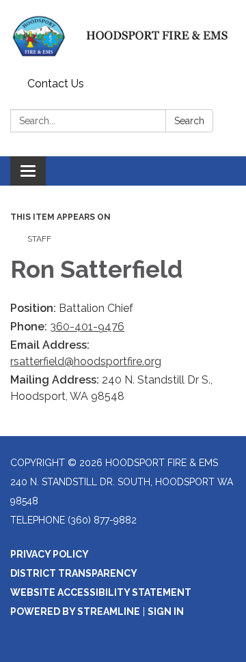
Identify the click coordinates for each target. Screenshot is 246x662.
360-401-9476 (87, 326)
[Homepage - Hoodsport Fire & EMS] (123, 36)
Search (189, 120)
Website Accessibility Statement (100, 592)
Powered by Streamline (75, 611)
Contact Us (55, 83)
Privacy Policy (49, 554)
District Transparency (73, 573)
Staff (39, 239)
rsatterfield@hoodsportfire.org (85, 361)
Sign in (166, 611)
